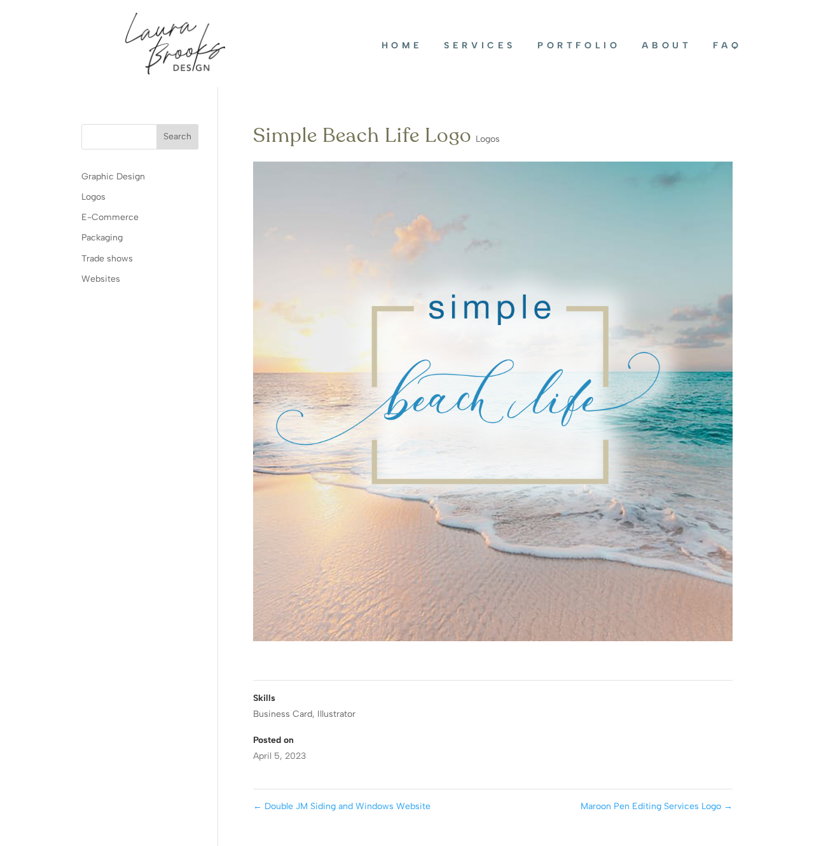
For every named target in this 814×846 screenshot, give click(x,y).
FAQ (727, 45)
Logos (488, 139)
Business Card (282, 714)
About (666, 45)
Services (480, 45)
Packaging (102, 237)
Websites (100, 279)
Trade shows (107, 258)
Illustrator (336, 714)
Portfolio (578, 45)
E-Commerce (110, 217)
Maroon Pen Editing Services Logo (657, 806)
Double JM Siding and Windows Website (342, 806)
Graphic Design (113, 176)
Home (402, 45)
